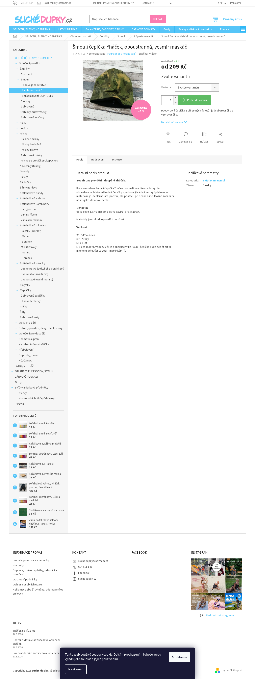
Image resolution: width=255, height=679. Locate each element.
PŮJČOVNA (25, 361)
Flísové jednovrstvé (34, 85)
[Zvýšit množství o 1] (176, 98)
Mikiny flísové (30, 150)
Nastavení (75, 669)
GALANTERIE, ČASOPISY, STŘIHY (34, 371)
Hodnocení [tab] (97, 160)
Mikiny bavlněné (31, 145)
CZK (220, 3)
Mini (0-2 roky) (29, 247)
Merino (26, 236)
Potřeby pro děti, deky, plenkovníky (40, 328)
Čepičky (25, 69)
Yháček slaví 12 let (24, 631)
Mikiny (23, 134)
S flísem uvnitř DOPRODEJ (37, 96)
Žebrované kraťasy (32, 118)
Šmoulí (25, 80)
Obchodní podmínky (25, 580)
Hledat (157, 19)
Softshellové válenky (32, 263)
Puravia (19, 404)
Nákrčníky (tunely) (30, 166)
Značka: (148, 54)
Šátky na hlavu (28, 188)
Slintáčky (25, 182)
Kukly (23, 123)
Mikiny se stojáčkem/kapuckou (39, 161)
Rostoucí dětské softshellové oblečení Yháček (36, 642)
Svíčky (23, 393)
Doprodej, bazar (29, 355)
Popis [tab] (79, 160)
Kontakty (148, 3)
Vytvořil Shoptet (232, 671)
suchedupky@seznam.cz (93, 561)
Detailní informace (172, 122)
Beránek (27, 242)
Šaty (22, 312)
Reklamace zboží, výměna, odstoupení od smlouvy (38, 592)
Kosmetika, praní (29, 339)
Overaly (24, 172)
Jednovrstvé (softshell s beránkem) (42, 269)
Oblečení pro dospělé (32, 334)
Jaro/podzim (28, 209)
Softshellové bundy (31, 193)
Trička (23, 307)
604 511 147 (85, 567)
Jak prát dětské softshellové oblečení (36, 653)
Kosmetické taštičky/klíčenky (37, 398)
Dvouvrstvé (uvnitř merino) (37, 280)
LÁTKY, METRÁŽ (24, 366)
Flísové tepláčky (31, 301)
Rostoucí (26, 74)
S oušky (25, 101)
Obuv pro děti (27, 323)
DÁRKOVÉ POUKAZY (26, 377)
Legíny (24, 128)
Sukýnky (25, 285)
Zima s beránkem (31, 220)
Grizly (18, 382)
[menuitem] (31, 29)
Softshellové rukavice (33, 226)
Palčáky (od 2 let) (31, 231)
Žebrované (27, 107)
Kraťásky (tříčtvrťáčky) (33, 112)
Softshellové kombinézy (34, 204)
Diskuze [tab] (117, 160)
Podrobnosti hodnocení (121, 54)
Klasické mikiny (30, 139)
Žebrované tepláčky (33, 296)
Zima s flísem (29, 215)
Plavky (24, 177)
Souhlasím (179, 657)
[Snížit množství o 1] (176, 102)
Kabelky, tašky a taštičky (34, 345)
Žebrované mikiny (32, 155)
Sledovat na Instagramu (219, 615)
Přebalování (26, 350)
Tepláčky (25, 290)
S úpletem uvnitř (32, 91)
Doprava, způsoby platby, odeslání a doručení (35, 572)
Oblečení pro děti (29, 63)
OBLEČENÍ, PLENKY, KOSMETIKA (33, 58)
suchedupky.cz (87, 579)
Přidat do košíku (197, 100)
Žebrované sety (29, 318)
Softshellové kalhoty (32, 199)
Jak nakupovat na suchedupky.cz (113, 3)
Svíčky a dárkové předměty (31, 388)
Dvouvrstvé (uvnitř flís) (34, 274)
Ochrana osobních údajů (27, 585)
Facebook (84, 573)
